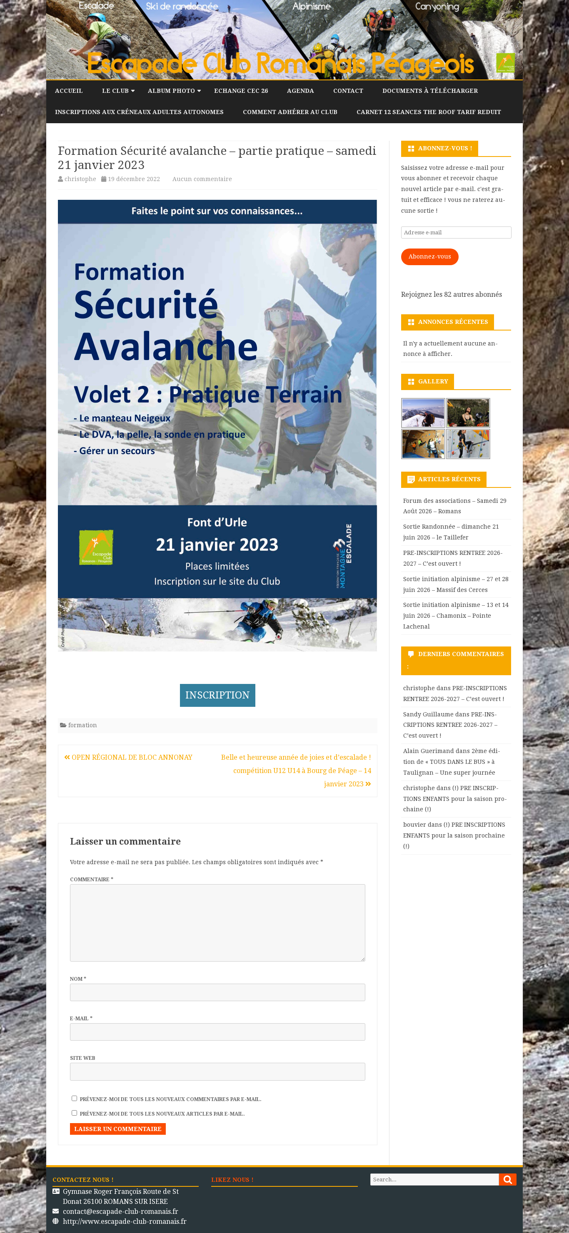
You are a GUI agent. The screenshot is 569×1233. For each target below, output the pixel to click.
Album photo (171, 90)
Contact (348, 90)
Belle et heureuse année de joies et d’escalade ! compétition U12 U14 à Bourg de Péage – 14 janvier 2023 (296, 770)
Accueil (69, 90)
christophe (80, 179)
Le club (115, 90)
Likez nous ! (232, 1179)
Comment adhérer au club (290, 112)
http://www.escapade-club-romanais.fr (125, 1222)
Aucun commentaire (202, 179)
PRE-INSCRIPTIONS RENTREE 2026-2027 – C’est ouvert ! (450, 725)
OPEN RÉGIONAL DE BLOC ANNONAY (131, 757)
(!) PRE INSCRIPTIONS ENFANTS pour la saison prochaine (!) (455, 799)
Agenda (300, 90)
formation (82, 725)
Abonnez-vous (430, 256)
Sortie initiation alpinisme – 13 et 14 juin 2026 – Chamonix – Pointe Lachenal (456, 616)
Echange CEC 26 (241, 90)
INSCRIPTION (217, 695)
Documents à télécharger (430, 90)
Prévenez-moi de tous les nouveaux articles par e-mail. (162, 1114)
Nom (78, 979)
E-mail (81, 1019)
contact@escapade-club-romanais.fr (120, 1212)
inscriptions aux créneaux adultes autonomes (139, 112)
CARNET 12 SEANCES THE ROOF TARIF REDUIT (429, 112)
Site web (82, 1058)
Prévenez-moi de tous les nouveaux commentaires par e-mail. (171, 1099)
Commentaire (91, 879)
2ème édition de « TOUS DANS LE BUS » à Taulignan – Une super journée (451, 762)
